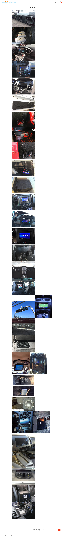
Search (21, 529)
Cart (59, 2)
